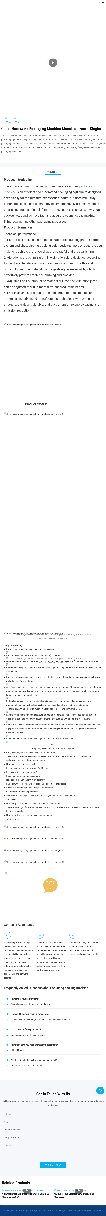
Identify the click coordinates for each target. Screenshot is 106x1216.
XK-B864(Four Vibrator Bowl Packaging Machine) (74, 1195)
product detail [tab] (53, 171)
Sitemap (98, 1210)
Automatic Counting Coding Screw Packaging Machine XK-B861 (25, 1195)
